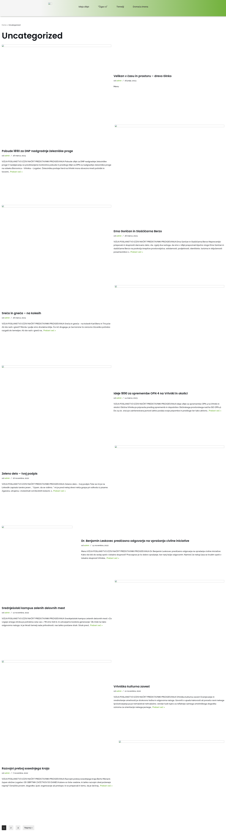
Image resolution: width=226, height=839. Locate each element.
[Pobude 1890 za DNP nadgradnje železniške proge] (169, 161)
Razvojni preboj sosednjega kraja (25, 768)
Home (4, 25)
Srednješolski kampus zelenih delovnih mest (33, 608)
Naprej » (28, 827)
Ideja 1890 (84, 7)
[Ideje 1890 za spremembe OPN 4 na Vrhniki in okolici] (56, 401)
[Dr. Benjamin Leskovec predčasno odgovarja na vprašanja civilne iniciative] (40, 549)
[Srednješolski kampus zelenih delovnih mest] (169, 616)
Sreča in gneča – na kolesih (21, 313)
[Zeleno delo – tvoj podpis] (169, 482)
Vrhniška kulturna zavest (132, 686)
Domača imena (140, 7)
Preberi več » (16, 172)
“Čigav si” (102, 7)
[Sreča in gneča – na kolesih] (169, 321)
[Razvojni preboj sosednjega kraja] (171, 777)
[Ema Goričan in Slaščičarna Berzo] (56, 241)
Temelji (120, 7)
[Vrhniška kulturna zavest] (56, 696)
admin (119, 81)
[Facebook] (170, 11)
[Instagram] (175, 11)
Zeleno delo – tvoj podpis (19, 474)
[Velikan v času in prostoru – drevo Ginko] (56, 81)
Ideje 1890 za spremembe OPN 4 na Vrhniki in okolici (151, 393)
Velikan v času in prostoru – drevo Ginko (143, 76)
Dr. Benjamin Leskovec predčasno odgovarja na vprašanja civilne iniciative (135, 541)
